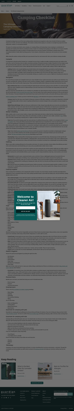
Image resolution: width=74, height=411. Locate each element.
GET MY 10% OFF (25, 211)
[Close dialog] (58, 192)
